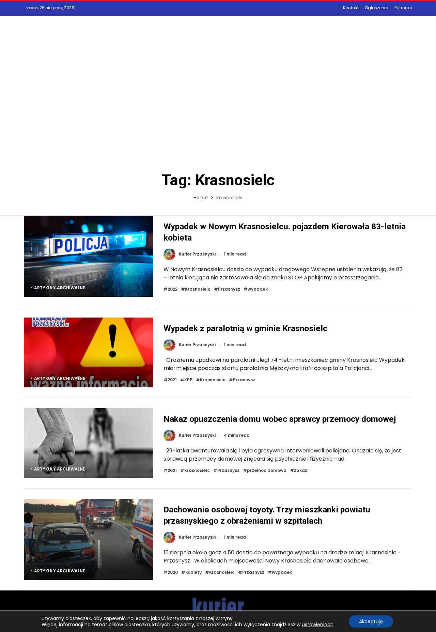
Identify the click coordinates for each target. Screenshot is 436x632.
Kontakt (351, 8)
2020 (173, 572)
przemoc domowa (266, 470)
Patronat (403, 8)
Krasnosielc (198, 289)
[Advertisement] (218, 104)
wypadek (258, 289)
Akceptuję (371, 621)
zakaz (300, 470)
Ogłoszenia (376, 8)
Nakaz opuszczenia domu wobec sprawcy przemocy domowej (280, 419)
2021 (172, 380)
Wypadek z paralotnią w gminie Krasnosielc (245, 328)
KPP (188, 380)
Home (200, 197)
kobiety (193, 572)
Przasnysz (229, 289)
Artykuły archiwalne (59, 288)
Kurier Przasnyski (197, 254)
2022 (172, 289)
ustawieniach (317, 624)
